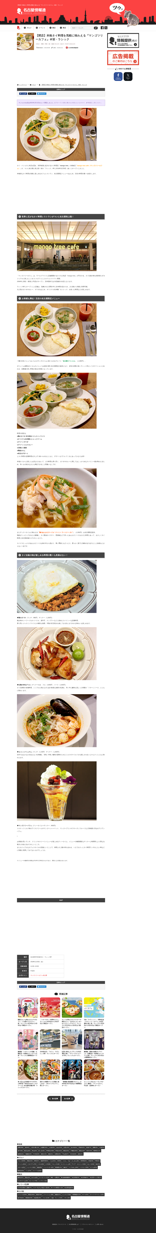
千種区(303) (74, 1150)
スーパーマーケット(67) (97, 1194)
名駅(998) (20, 1147)
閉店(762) (39, 1194)
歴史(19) (27, 1177)
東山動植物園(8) (65, 1177)
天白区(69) (73, 1154)
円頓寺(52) (82, 1147)
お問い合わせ (99, 1224)
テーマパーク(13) (44, 1177)
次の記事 (67, 1098)
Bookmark (42, 93)
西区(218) (82, 1150)
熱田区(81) (21, 1154)
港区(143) (44, 1154)
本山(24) (34, 1150)
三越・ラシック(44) (56, 1197)
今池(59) (101, 1147)
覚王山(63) (27, 1150)
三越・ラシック (55, 43)
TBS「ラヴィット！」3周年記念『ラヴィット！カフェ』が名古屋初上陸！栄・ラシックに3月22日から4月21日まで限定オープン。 (94, 1023)
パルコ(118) (45, 1197)
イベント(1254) (22, 1194)
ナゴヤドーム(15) (23, 1180)
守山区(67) (65, 1154)
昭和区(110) (96, 1150)
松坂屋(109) (37, 1197)
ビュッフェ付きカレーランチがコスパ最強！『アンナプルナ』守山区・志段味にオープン (93, 1083)
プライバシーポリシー (88, 1224)
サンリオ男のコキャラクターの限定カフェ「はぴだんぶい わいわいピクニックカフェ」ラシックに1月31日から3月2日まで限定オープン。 (72, 1023)
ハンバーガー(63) (48, 1167)
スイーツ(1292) (37, 1170)
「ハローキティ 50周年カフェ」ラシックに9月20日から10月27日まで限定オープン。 (50, 1021)
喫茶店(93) (21, 1170)
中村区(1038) (50, 1150)
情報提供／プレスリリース (59, 1224)
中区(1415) (58, 1150)
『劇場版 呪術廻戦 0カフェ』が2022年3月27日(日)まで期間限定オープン (72, 1083)
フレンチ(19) (55, 1164)
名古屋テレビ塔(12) (95, 1177)
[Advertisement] (61, 67)
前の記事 (55, 1098)
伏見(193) (66, 1147)
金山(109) (59, 1147)
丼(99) (59, 1161)
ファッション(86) (48, 1194)
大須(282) (52, 1147)
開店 (54, 28)
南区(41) (50, 1154)
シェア (24, 93)
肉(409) (98, 1164)
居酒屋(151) (58, 1167)
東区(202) (66, 1150)
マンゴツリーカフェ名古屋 (38, 975)
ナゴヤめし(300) (73, 1167)
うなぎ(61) (53, 1161)
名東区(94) (58, 1154)
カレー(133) (90, 1164)
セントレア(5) (33, 1180)
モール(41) (85, 1194)
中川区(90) (36, 1154)
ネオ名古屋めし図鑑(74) (25, 1187)
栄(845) (27, 1147)
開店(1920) (31, 1194)
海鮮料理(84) (44, 1161)
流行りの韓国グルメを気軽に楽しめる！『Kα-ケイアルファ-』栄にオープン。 (49, 1083)
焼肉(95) (39, 1167)
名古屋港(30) (75, 1177)
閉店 (64, 28)
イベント (42, 28)
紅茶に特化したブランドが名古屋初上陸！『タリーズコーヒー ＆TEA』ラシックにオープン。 (71, 1053)
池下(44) (20, 1150)
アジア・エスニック (70, 43)
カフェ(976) (93, 1167)
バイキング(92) (84, 1167)
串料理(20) (84, 1161)
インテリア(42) (66, 1194)
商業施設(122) (76, 1194)
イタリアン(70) (31, 1164)
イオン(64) (67, 1197)
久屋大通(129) (35, 1147)
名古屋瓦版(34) (68, 1187)
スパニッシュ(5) (65, 1164)
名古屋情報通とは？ (74, 1224)
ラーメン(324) (22, 1164)
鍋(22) (65, 1167)
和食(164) (30, 1161)
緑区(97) (80, 1154)
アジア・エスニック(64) (79, 1164)
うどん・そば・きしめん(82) (71, 1161)
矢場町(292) (44, 1147)
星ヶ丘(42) (41, 1150)
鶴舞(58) (95, 1147)
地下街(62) (21, 1197)
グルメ (29, 28)
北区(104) (89, 1150)
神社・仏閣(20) (55, 1177)
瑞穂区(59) (28, 1154)
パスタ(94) (41, 1164)
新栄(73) (88, 1147)
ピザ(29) (48, 1164)
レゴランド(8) (43, 1180)
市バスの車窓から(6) (57, 1187)
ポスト (33, 93)
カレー (62, 43)
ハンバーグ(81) (31, 1167)
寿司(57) (36, 1161)
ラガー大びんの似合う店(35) (41, 1187)
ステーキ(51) (21, 1167)
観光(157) (20, 1177)
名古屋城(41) (84, 1177)
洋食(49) (90, 1161)
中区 (46, 43)
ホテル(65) (34, 1177)
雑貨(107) (58, 1194)
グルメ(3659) (21, 1161)
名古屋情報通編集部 (73, 47)
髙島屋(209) (28, 1197)
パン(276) (28, 1170)
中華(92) (97, 1161)
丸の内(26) (74, 1147)
